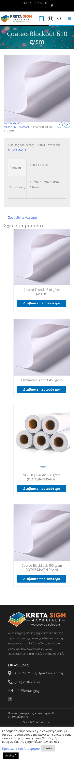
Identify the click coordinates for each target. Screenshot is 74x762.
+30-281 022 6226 (34, 3)
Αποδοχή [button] (10, 755)
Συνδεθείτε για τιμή (22, 217)
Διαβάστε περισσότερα (41, 303)
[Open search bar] (59, 18)
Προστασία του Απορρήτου (21, 748)
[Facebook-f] (10, 699)
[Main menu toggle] (69, 18)
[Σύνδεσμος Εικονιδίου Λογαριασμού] (50, 19)
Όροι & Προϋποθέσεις (37, 722)
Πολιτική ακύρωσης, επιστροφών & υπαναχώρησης (31, 715)
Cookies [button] (47, 748)
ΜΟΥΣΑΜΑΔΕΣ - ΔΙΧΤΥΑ (13, 125)
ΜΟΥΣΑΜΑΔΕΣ (22, 127)
